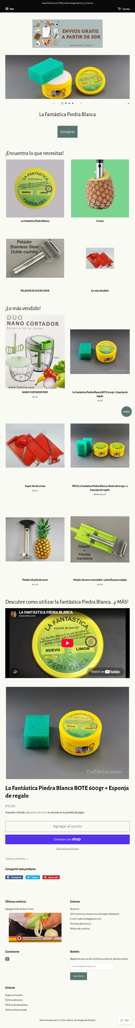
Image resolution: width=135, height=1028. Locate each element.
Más (11, 9)
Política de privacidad (16, 1010)
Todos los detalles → (17, 858)
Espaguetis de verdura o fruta (19, 909)
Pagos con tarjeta (13, 995)
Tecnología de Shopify (84, 1020)
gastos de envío (38, 812)
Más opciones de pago (67, 848)
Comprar (67, 132)
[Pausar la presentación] (128, 103)
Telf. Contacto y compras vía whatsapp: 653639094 (94, 914)
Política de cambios (79, 928)
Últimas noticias (15, 901)
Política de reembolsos (16, 1005)
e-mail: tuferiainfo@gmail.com (85, 919)
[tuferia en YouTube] (7, 959)
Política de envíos (13, 1000)
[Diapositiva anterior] (54, 103)
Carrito (126, 9)
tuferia (69, 1020)
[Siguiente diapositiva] (81, 103)
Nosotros (74, 909)
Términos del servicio (80, 923)
